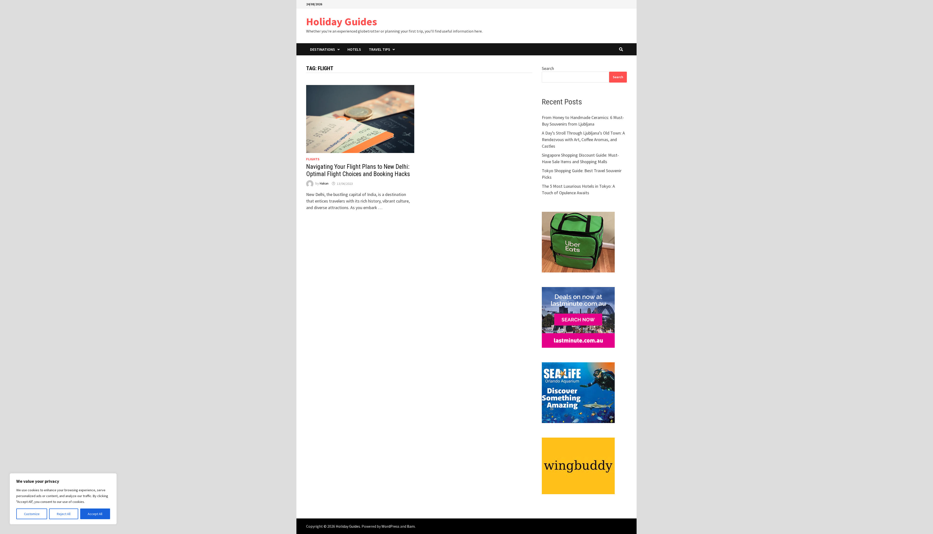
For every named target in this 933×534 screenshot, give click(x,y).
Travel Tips (379, 49)
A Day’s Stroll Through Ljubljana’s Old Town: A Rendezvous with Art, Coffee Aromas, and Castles (583, 139)
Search (548, 68)
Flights (313, 159)
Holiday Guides (341, 21)
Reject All (63, 514)
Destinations (322, 49)
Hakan (324, 183)
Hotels (354, 49)
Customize (32, 514)
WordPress (390, 526)
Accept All (95, 514)
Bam (411, 526)
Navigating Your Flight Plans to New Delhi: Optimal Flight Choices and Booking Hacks (358, 170)
